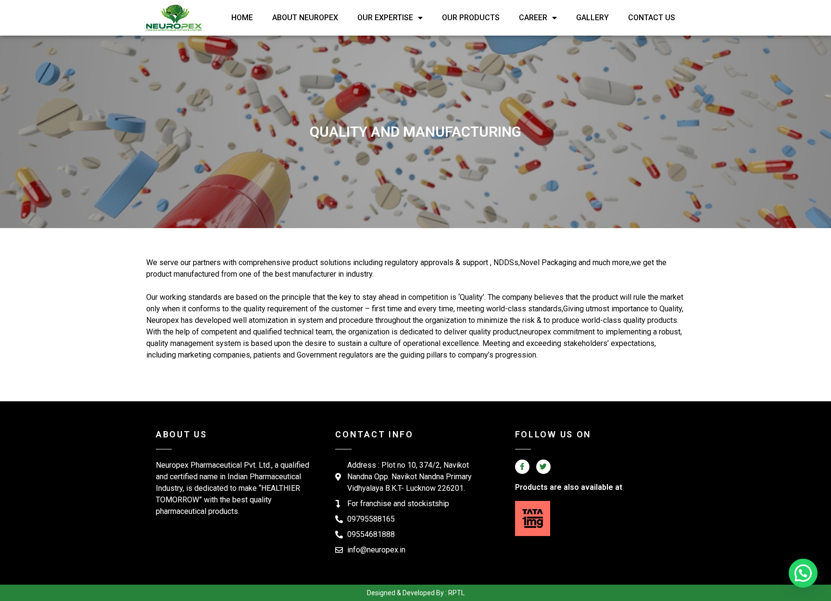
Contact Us (651, 17)
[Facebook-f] (522, 467)
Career (533, 17)
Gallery (592, 17)
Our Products (471, 17)
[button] (803, 573)
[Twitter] (543, 467)
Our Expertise (385, 17)
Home (242, 17)
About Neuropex (305, 17)
